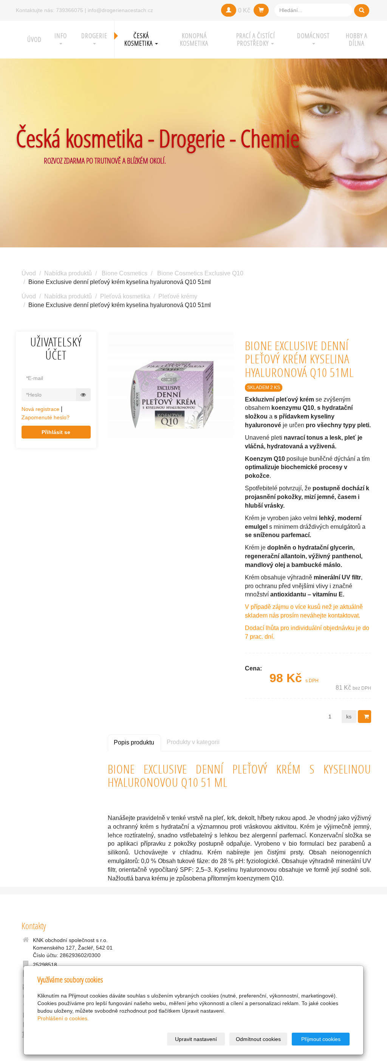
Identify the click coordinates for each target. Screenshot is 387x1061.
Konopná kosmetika (194, 39)
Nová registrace (40, 409)
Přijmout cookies (321, 1039)
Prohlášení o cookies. (63, 1018)
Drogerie (94, 35)
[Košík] (261, 10)
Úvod (34, 39)
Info (60, 35)
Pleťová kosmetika (125, 296)
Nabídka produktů (68, 273)
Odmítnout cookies (258, 1039)
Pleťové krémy (177, 296)
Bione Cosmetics (124, 273)
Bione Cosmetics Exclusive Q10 (200, 273)
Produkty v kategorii (193, 742)
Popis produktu (134, 742)
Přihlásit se (56, 432)
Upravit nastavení (196, 1039)
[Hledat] (361, 10)
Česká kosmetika (139, 39)
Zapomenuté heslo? (46, 417)
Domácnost (313, 35)
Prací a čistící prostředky (255, 39)
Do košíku (364, 716)
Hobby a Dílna (356, 39)
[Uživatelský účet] (228, 10)
